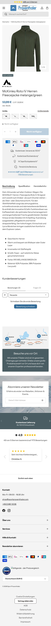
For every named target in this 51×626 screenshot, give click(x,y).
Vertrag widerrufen (25, 601)
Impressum (25, 622)
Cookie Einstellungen (25, 596)
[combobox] (25, 14)
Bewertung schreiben (25, 306)
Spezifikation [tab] (24, 186)
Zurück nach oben (25, 478)
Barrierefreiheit (25, 617)
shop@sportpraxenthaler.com (15, 499)
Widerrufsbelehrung (25, 613)
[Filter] (4, 295)
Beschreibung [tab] (8, 186)
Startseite (5, 22)
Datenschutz (25, 609)
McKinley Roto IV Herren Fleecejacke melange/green (28, 22)
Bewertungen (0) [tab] (14, 288)
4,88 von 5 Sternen (30, 2)
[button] (47, 8)
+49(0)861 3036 (9, 504)
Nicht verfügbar (34, 131)
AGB (26, 605)
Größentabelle (43, 111)
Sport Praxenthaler (13, 586)
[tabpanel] (25, 229)
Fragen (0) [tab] (37, 288)
